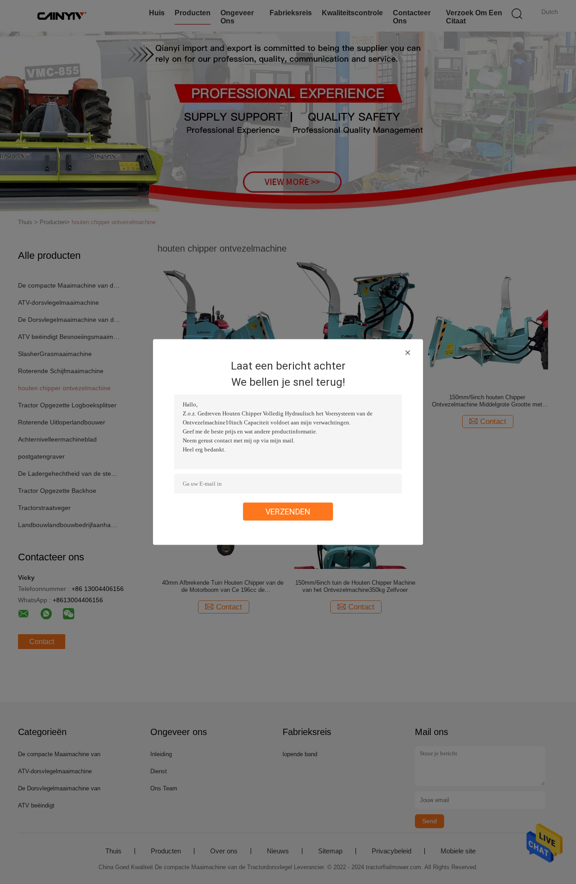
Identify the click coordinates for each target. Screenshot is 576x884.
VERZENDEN (288, 511)
